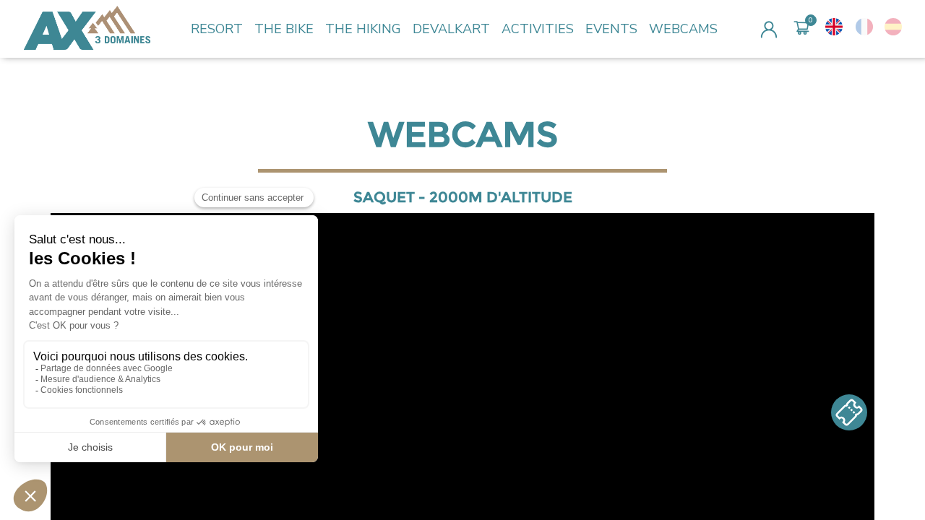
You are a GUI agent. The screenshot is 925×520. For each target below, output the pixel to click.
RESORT (217, 29)
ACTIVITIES (538, 29)
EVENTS (611, 29)
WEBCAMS (683, 29)
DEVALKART (451, 29)
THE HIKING (363, 29)
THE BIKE (284, 29)
